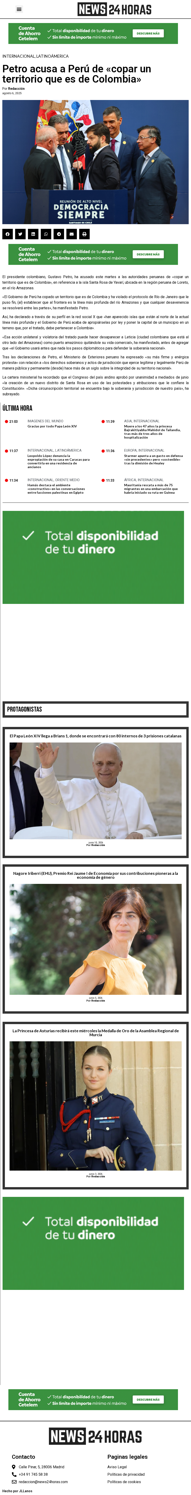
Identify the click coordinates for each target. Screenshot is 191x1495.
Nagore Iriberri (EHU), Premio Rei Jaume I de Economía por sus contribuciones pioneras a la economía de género (95, 875)
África (130, 480)
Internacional (18, 56)
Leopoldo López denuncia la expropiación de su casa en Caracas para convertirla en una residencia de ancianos (58, 461)
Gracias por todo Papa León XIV (52, 426)
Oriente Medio (67, 480)
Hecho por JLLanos (17, 1491)
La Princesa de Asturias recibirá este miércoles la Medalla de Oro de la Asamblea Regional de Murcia (96, 1032)
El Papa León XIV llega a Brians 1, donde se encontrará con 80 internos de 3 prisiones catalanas (95, 735)
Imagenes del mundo (45, 421)
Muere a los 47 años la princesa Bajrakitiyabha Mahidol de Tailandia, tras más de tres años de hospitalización (152, 431)
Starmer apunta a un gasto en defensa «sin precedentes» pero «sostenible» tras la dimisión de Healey (153, 459)
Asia (128, 421)
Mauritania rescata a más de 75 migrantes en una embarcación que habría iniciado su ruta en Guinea (151, 488)
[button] (19, 9)
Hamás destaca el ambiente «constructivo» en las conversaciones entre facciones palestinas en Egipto (56, 488)
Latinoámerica (52, 56)
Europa (130, 450)
